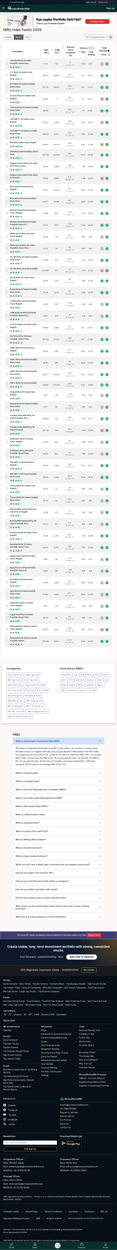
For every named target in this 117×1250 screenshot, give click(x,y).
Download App (17, 2)
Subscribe (103, 2)
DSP (96, 674)
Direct (19, 37)
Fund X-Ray (84, 1038)
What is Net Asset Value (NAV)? (32, 806)
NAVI (94, 690)
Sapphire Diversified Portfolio (92, 1082)
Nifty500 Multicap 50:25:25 (20, 716)
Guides (44, 1041)
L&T (106, 680)
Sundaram (71, 690)
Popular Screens (40, 984)
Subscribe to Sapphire (82, 956)
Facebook (13, 1110)
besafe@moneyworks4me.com (74, 1105)
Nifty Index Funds (33, 1005)
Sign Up (110, 8)
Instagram (12, 1119)
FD (10, 1014)
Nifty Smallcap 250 (34, 701)
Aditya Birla (66, 674)
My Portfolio (84, 1041)
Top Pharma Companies (48, 991)
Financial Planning (49, 1068)
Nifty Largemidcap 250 (38, 711)
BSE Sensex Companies (75, 988)
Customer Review (87, 1067)
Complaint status (11, 1211)
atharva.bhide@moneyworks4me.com (26, 1184)
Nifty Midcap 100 (15, 701)
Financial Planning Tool (89, 1030)
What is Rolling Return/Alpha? (31, 839)
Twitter (11, 1124)
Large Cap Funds (32, 674)
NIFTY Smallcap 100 (35, 706)
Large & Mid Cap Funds (35, 685)
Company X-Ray (86, 1034)
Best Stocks (25, 984)
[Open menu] (3, 8)
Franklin (104, 674)
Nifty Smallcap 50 (15, 706)
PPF (30, 1014)
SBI (62, 690)
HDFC (63, 680)
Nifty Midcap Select (33, 695)
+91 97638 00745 (21, 1170)
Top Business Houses (76, 984)
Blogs (43, 1030)
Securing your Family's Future (54, 1053)
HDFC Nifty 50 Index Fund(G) (23, 383)
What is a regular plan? (28, 781)
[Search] (57, 1245)
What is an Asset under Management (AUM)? (39, 798)
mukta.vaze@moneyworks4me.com (82, 1166)
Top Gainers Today (11, 988)
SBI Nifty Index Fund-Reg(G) (23, 142)
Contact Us (65, 1127)
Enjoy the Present (49, 1056)
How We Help (47, 1064)
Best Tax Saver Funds (53, 1005)
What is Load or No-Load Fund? (32, 831)
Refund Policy (31, 1211)
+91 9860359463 (68, 1109)
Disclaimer (73, 1211)
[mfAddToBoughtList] (110, 37)
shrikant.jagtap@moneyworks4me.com (26, 1166)
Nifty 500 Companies (52, 988)
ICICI (71, 680)
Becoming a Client (87, 1052)
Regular (8, 37)
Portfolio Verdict (86, 1045)
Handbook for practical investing (56, 1034)
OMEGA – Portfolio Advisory (92, 1078)
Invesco (90, 680)
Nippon (100, 685)
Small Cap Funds (31, 680)
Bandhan (80, 680)
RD (25, 1014)
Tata (81, 690)
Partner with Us (67, 1116)
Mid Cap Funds (14, 680)
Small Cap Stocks (96, 988)
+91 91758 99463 (21, 1187)
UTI (87, 690)
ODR (38, 1218)
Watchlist (7, 1030)
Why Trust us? (85, 1063)
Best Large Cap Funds (13, 1005)
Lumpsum (17, 1014)
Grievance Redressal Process (16, 1218)
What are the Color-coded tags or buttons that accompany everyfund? (53, 864)
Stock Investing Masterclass (54, 1038)
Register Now (94, 935)
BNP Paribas (86, 674)
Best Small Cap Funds (76, 1001)
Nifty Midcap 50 (15, 695)
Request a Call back (69, 1112)
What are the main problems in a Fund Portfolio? (41, 916)
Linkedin (12, 1105)
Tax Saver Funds (15, 690)
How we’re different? (88, 1060)
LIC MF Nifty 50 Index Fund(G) (24, 268)
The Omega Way (86, 1056)
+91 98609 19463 (78, 1170)
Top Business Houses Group (16, 1051)
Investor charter (54, 1218)
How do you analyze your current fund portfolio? (41, 897)
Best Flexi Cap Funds (97, 1001)
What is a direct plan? (27, 773)
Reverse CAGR (47, 1014)
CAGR (36, 1014)
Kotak (99, 680)
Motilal (72, 685)
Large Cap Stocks (28, 991)
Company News (57, 984)
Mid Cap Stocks (10, 991)
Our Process (65, 1120)
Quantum (90, 685)
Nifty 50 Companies (32, 988)
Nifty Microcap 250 (16, 711)
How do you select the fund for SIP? (34, 872)
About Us (64, 1124)
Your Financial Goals (50, 1045)
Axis (76, 674)
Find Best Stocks (11, 1044)
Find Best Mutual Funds (14, 1001)
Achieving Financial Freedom (54, 1060)
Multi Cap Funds (15, 685)
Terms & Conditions (53, 1211)
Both (27, 37)
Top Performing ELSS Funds (15, 1076)
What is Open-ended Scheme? (32, 856)
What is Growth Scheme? (29, 847)
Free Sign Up (30, 1149)
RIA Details (88, 970)
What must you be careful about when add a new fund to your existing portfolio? (52, 907)
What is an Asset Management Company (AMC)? (41, 789)
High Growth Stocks (97, 984)
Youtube (12, 1115)
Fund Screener (33, 1001)
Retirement (61, 1014)
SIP (5, 1014)
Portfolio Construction (51, 1071)
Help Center (91, 2)
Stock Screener (10, 984)
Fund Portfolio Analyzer (53, 1001)
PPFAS (80, 685)
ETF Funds (43, 690)
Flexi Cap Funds (15, 674)
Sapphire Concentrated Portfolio (94, 1086)
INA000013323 (70, 969)
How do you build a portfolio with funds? (37, 889)
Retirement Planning (50, 1049)
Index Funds (31, 690)
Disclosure (89, 1211)
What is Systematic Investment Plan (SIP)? (38, 741)
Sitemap (45, 1075)
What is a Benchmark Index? (30, 814)
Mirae (63, 685)
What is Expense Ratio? (28, 822)
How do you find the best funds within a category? (42, 881)
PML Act (104, 1211)
